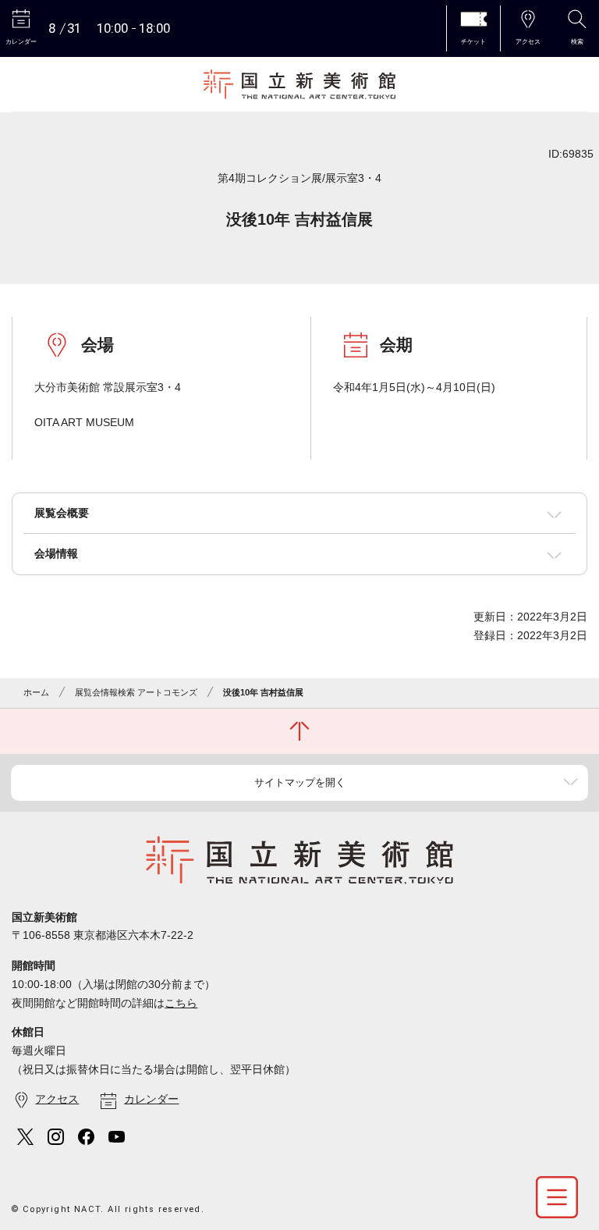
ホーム (36, 692)
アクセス (57, 1099)
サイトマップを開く (300, 782)
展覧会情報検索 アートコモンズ (136, 692)
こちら (181, 1003)
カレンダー (151, 1099)
